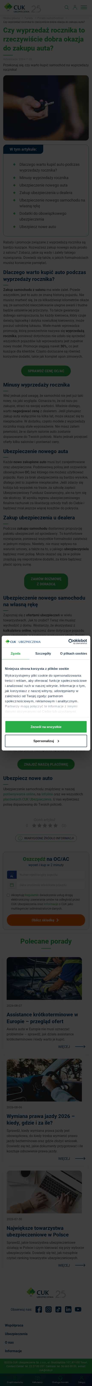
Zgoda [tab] (15, 653)
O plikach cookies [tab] (73, 653)
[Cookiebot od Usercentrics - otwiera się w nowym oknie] (68, 641)
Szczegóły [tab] (43, 653)
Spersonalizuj (43, 741)
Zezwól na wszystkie (46, 727)
